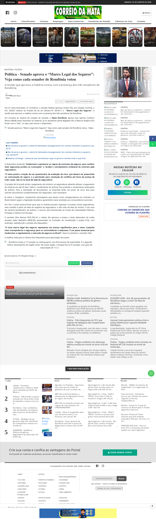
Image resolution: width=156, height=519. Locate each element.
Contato (141, 21)
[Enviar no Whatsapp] (152, 144)
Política (42, 501)
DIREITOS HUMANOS (46, 480)
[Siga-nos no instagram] (15, 13)
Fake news (22, 489)
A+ (62, 101)
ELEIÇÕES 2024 (23, 486)
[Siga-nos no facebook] (7, 13)
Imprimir (71, 101)
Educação (42, 483)
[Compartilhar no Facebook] (152, 138)
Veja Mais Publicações (78, 369)
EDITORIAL (22, 483)
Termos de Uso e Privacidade (109, 488)
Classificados (28, 21)
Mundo (21, 498)
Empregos (58, 21)
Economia (63, 480)
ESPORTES (42, 486)
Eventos (62, 486)
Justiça (41, 492)
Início (13, 21)
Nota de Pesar (44, 498)
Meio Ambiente (65, 492)
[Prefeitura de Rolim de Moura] (78, 58)
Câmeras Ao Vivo (123, 21)
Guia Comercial (76, 21)
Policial (21, 501)
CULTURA (21, 480)
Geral (61, 489)
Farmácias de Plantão (99, 21)
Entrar (11, 2)
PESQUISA (63, 498)
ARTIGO (41, 474)
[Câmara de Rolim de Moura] (78, 513)
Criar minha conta (121, 452)
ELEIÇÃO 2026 (64, 483)
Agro (20, 474)
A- (57, 101)
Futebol (41, 489)
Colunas (44, 21)
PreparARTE (64, 501)
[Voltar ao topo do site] (153, 311)
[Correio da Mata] (78, 12)
